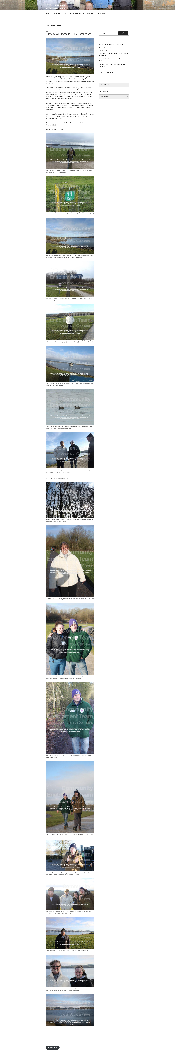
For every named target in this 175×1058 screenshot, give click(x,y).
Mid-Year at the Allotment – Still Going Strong (112, 44)
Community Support (75, 13)
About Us (90, 13)
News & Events (102, 13)
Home (48, 13)
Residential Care (58, 13)
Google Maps (52, 1047)
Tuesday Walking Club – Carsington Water (69, 33)
